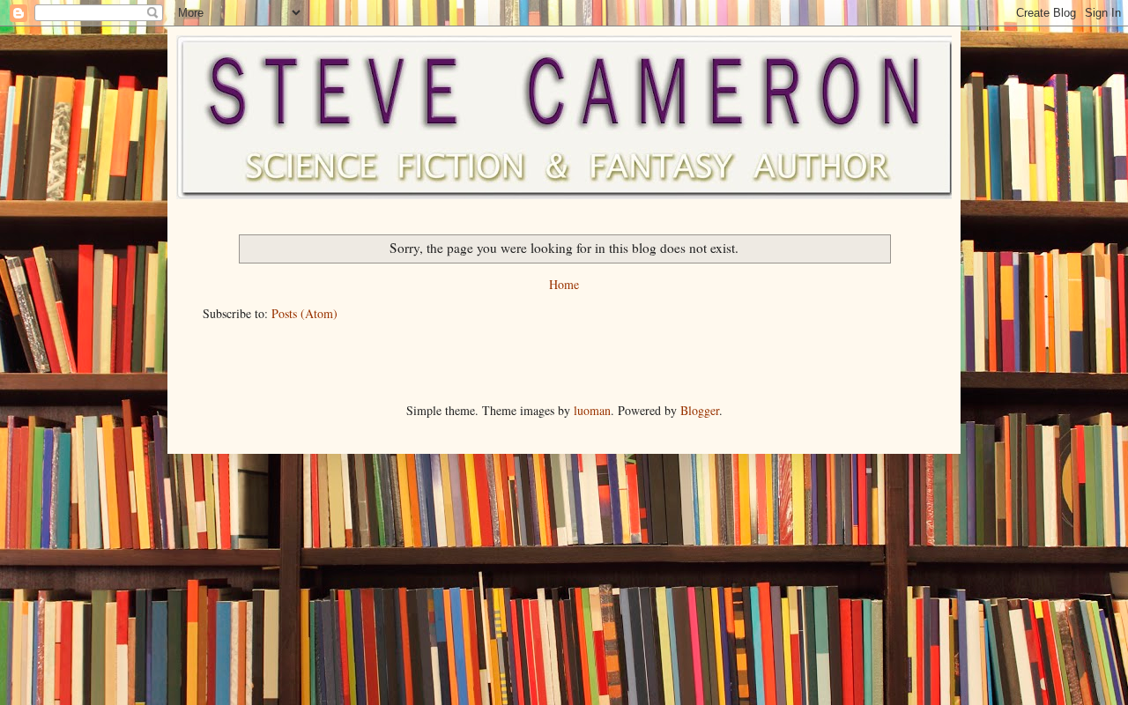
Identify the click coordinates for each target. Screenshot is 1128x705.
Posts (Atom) (304, 313)
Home (564, 284)
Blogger (699, 410)
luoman (592, 410)
